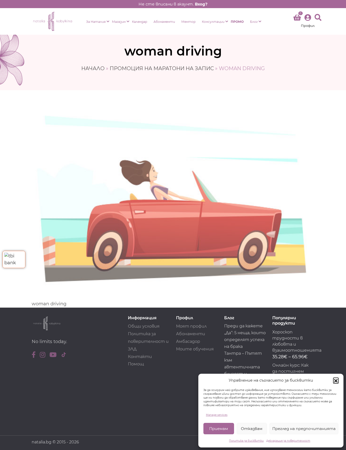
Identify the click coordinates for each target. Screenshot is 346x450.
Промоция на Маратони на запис (162, 68)
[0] (297, 18)
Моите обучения (195, 349)
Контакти (140, 356)
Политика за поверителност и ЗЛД (148, 341)
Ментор (188, 22)
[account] (308, 21)
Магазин (119, 22)
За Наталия (96, 22)
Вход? (201, 4)
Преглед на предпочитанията (304, 428)
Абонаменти (164, 22)
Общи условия (144, 326)
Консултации (213, 22)
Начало (93, 68)
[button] (335, 380)
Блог (254, 22)
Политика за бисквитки (246, 440)
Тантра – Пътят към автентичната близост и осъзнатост (243, 367)
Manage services (216, 415)
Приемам (218, 428)
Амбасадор (188, 341)
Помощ (136, 364)
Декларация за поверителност (288, 440)
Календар (139, 22)
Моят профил (191, 326)
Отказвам (251, 428)
